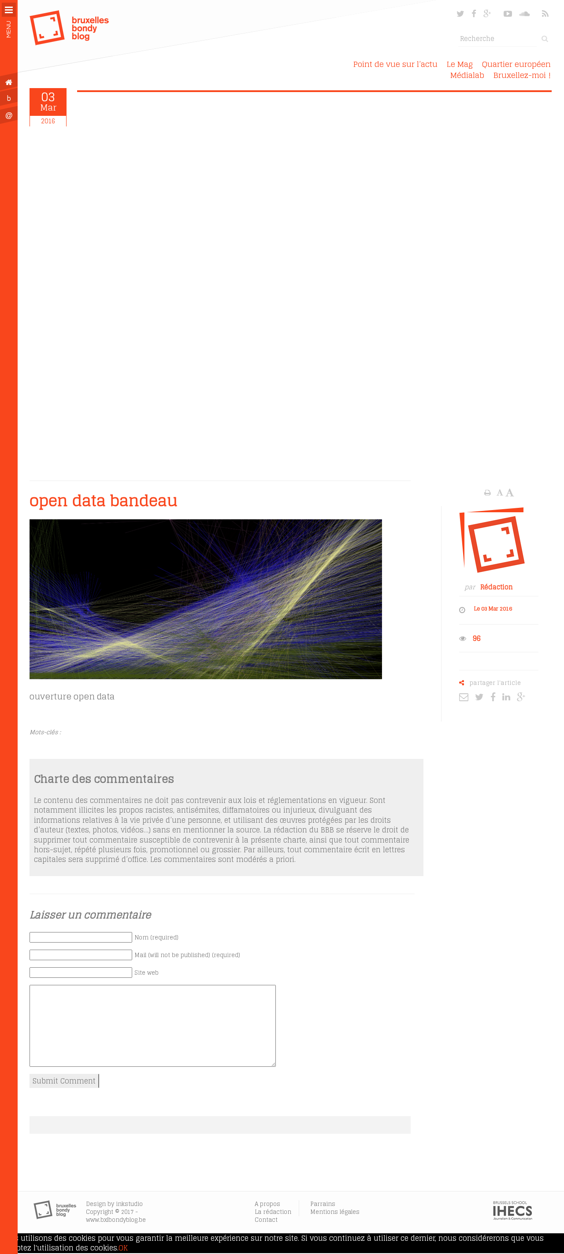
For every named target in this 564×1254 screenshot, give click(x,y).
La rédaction (273, 1212)
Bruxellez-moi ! (522, 75)
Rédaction (496, 587)
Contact (266, 1220)
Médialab (467, 75)
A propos (267, 1204)
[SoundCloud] (525, 13)
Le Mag (460, 64)
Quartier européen (516, 64)
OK (123, 1248)
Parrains (322, 1204)
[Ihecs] (512, 1217)
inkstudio (129, 1204)
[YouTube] (508, 13)
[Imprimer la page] (488, 492)
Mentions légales (335, 1212)
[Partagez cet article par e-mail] (466, 696)
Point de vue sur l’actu (395, 64)
